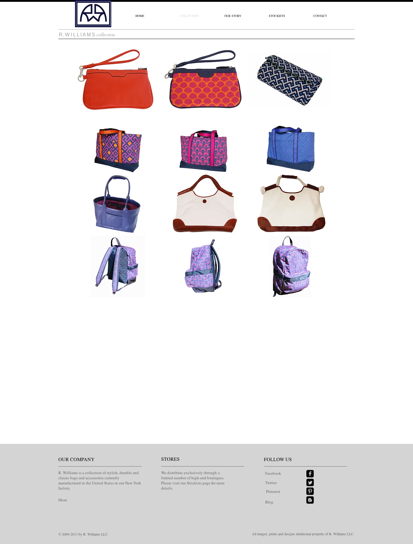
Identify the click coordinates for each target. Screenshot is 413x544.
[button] (118, 79)
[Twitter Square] (310, 482)
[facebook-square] (310, 473)
